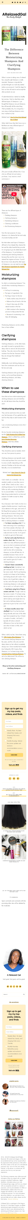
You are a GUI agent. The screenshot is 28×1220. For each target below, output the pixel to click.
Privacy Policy (13, 1213)
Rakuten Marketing (13, 1199)
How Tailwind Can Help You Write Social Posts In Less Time (14, 788)
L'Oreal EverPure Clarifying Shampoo (13, 654)
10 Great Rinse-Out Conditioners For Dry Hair (16, 1094)
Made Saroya (21, 1217)
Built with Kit (14, 765)
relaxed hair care (16, 72)
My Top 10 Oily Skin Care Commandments (14, 794)
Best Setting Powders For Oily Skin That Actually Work (17, 1086)
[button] (14, 740)
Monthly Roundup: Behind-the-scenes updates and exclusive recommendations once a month (14, 746)
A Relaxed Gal (6, 1217)
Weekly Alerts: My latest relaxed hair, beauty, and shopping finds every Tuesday (14, 734)
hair (8, 72)
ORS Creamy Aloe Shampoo (12, 637)
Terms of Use (4, 1213)
